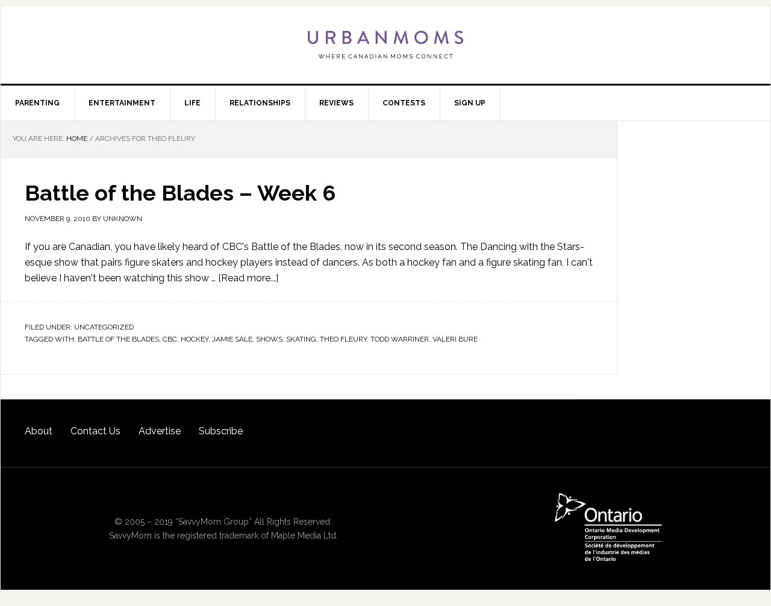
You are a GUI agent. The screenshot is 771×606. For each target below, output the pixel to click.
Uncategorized (104, 327)
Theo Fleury (343, 339)
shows (269, 339)
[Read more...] (248, 278)
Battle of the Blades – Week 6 (180, 192)
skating (301, 339)
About (38, 431)
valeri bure (455, 339)
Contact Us (95, 431)
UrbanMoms (385, 44)
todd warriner (399, 339)
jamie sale (232, 339)
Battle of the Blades (118, 339)
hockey (194, 339)
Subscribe (221, 431)
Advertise (160, 431)
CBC (170, 339)
